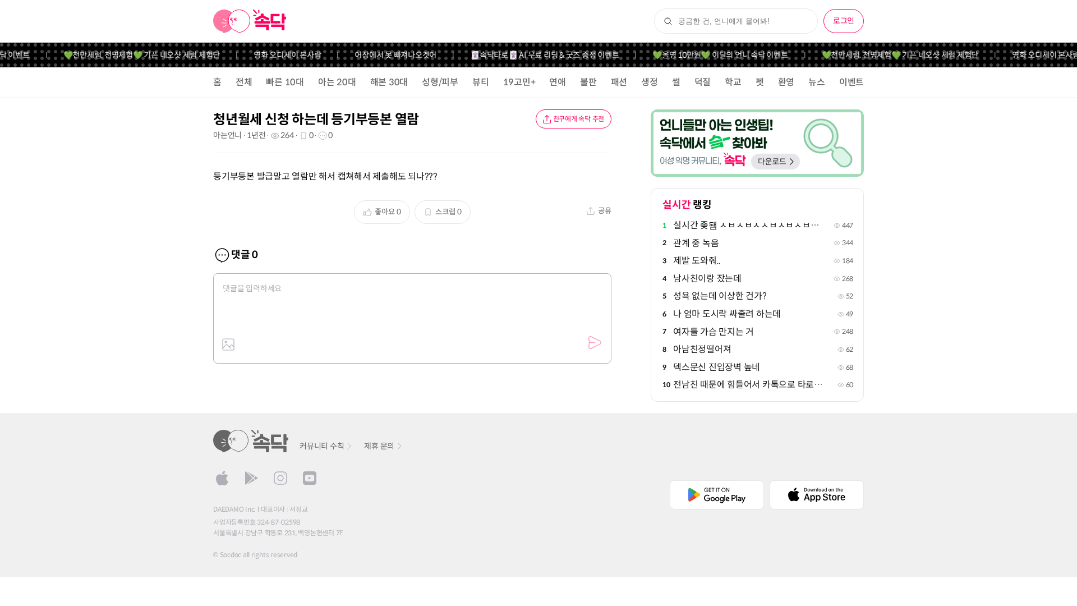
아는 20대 (337, 82)
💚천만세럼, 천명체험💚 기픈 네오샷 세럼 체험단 (134, 55)
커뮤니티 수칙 (322, 446)
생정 (649, 82)
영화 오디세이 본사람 (280, 55)
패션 (619, 82)
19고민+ (519, 82)
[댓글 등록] (594, 342)
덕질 (702, 82)
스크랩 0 (448, 212)
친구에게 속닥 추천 (579, 118)
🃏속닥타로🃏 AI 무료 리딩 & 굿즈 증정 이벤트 (537, 55)
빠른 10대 (285, 82)
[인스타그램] (280, 478)
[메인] (250, 21)
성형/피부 (440, 82)
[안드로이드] (251, 478)
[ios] (222, 478)
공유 (604, 210)
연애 (557, 82)
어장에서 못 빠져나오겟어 (389, 55)
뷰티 (480, 82)
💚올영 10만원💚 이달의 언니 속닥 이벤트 (713, 55)
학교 (733, 82)
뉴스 (816, 82)
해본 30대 (389, 82)
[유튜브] (310, 478)
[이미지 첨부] (228, 344)
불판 (588, 82)
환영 (786, 82)
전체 (244, 82)
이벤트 (851, 82)
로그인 (843, 21)
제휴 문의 (379, 446)
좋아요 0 (388, 212)
